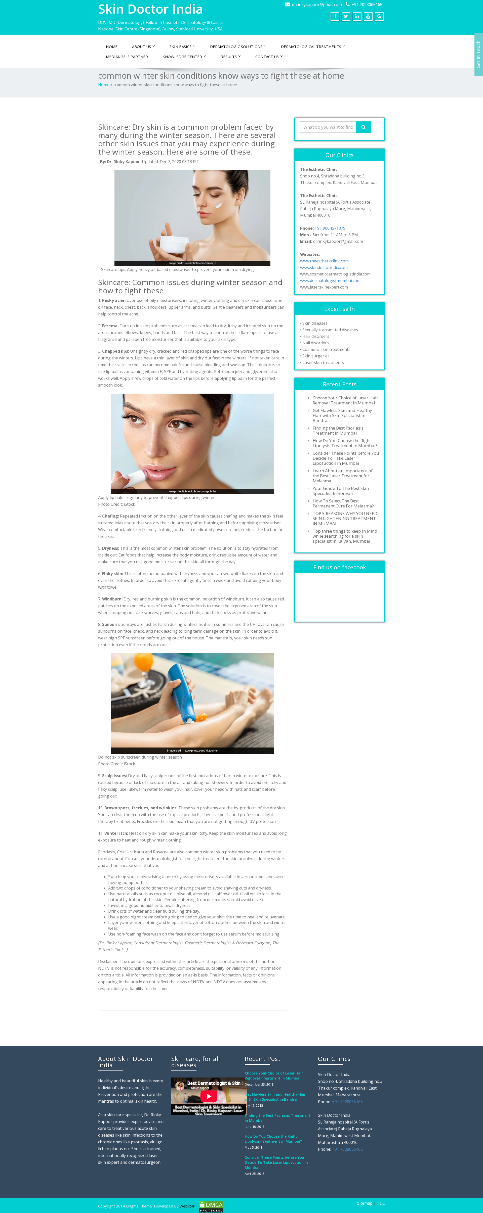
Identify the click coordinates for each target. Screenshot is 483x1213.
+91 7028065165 (367, 4)
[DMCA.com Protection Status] (211, 1206)
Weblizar (187, 1205)
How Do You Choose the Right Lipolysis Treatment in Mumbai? (345, 443)
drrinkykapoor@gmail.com (317, 4)
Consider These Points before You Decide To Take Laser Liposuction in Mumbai (346, 458)
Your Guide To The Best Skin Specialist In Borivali (341, 491)
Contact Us (267, 56)
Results (229, 56)
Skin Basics (180, 46)
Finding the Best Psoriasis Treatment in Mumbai (338, 431)
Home (111, 46)
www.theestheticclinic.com (324, 261)
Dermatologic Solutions (236, 46)
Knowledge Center (182, 56)
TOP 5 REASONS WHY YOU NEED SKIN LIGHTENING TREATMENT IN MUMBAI (345, 518)
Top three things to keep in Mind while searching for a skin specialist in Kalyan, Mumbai (345, 536)
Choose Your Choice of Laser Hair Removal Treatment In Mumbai (345, 400)
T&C (381, 1203)
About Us (141, 46)
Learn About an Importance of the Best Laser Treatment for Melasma (343, 475)
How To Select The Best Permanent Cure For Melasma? (343, 503)
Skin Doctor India (150, 8)
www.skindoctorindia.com (324, 267)
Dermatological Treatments (311, 46)
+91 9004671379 (330, 228)
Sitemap (365, 1203)
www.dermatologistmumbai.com (330, 280)
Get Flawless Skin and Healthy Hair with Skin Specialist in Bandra (342, 415)
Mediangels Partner (127, 56)
